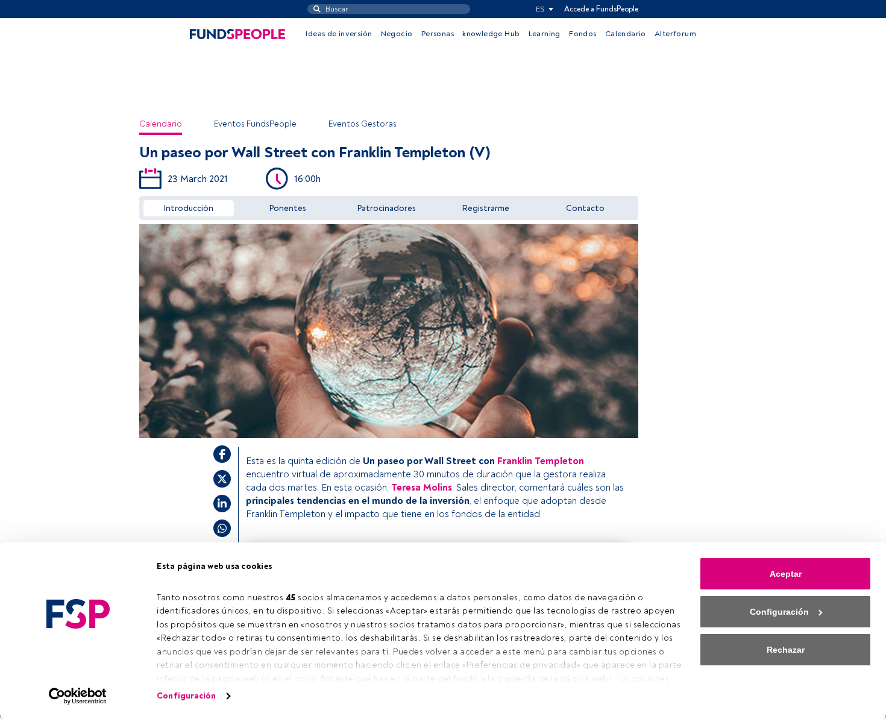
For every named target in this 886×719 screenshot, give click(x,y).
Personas (437, 34)
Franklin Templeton (540, 461)
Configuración (186, 696)
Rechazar (786, 650)
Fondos (582, 34)
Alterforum (675, 34)
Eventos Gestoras (362, 124)
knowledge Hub (491, 34)
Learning (545, 34)
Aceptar (786, 574)
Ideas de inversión (339, 34)
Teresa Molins (421, 488)
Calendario (625, 34)
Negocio (397, 34)
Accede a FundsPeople (601, 9)
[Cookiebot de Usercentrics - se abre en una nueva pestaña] (78, 696)
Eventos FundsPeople (255, 124)
